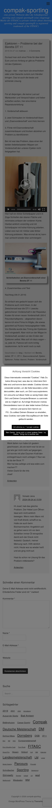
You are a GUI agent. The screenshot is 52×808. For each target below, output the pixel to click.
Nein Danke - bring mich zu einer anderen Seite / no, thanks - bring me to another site (26, 433)
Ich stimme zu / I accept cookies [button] (26, 427)
